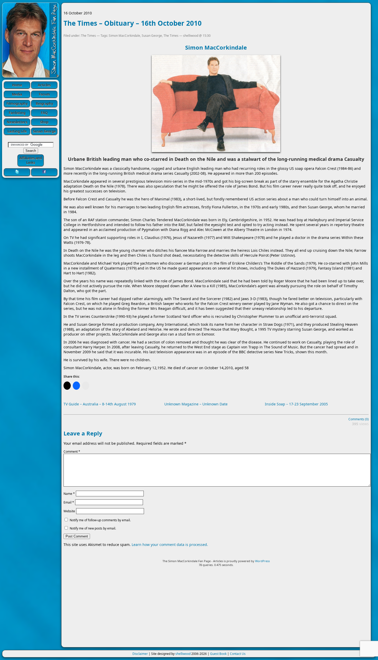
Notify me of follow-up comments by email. (100, 520)
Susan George (44, 131)
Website (69, 511)
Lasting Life (17, 131)
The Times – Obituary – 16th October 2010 (133, 23)
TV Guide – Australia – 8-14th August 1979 (100, 404)
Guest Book (218, 654)
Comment (72, 451)
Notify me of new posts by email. (93, 528)
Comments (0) (358, 419)
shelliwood (183, 654)
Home (17, 85)
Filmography (17, 103)
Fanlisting (17, 112)
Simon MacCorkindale (124, 35)
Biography (44, 103)
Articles (44, 85)
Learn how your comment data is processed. (170, 544)
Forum (44, 94)
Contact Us (238, 654)
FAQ (44, 112)
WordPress (262, 561)
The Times (88, 35)
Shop (44, 122)
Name (69, 493)
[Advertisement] (216, 609)
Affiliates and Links (31, 160)
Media (17, 94)
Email (69, 502)
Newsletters (17, 122)
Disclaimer (140, 654)
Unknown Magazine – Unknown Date (196, 404)
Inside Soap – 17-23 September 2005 (296, 404)
